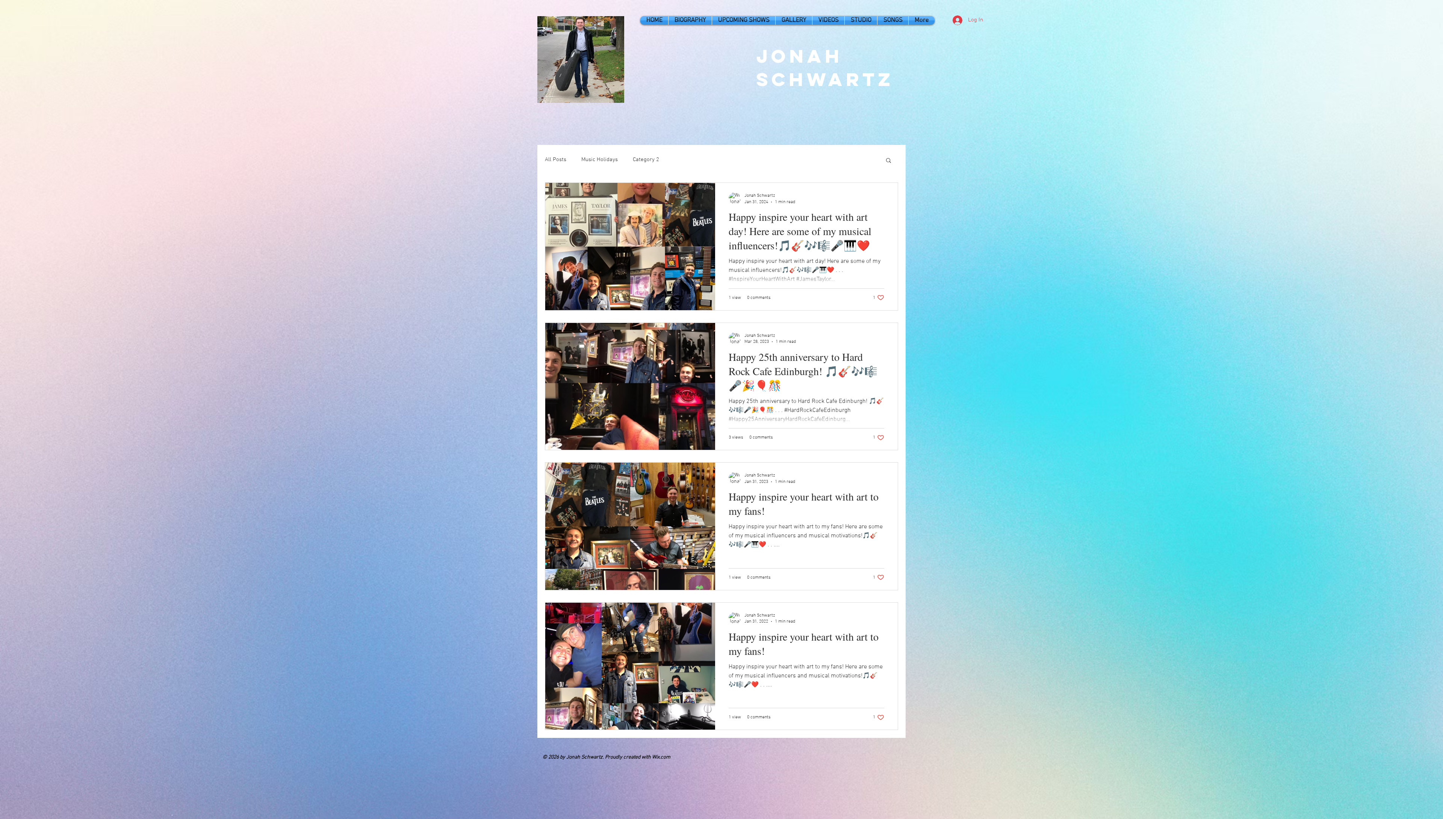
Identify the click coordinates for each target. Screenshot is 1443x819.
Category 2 (646, 159)
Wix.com (661, 757)
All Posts (555, 159)
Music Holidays (599, 159)
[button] (888, 161)
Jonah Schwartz (825, 67)
